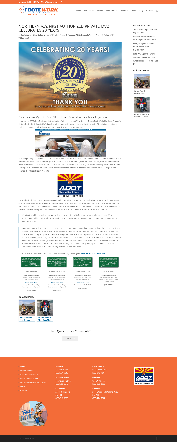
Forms (100, 11)
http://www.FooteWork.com (93, 253)
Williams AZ (24, 38)
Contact (149, 11)
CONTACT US (70, 338)
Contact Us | (25, 2)
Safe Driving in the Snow (144, 54)
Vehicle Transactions (29, 378)
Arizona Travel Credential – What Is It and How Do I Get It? (145, 60)
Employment (111, 11)
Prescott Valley (88, 35)
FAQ (141, 11)
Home (78, 11)
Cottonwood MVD (46, 35)
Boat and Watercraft (29, 374)
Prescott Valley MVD (105, 35)
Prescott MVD (74, 35)
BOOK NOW (34, 2)
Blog (134, 11)
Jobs (56, 35)
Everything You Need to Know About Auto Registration (143, 46)
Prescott (63, 35)
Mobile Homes (26, 370)
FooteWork (26, 35)
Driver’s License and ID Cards (33, 382)
